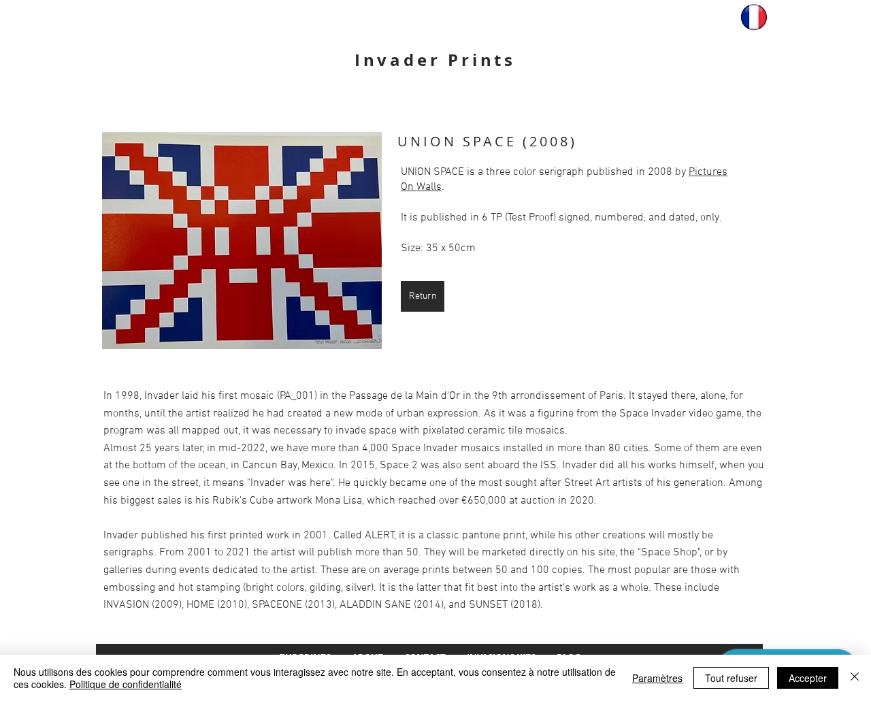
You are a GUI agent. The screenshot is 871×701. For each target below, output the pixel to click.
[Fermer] (855, 678)
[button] (242, 240)
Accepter (808, 678)
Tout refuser (731, 678)
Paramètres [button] (657, 678)
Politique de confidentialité (125, 684)
